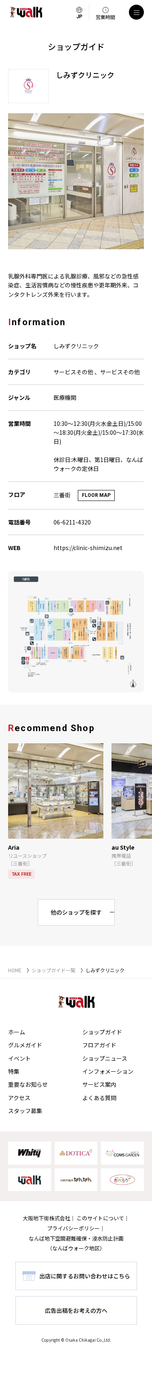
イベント (19, 1058)
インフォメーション (107, 1071)
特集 (13, 1071)
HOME (14, 970)
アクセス (19, 1098)
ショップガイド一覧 (53, 970)
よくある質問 (99, 1098)
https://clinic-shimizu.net (88, 548)
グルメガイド (25, 1045)
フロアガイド (99, 1045)
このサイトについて (100, 1218)
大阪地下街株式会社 (46, 1218)
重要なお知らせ (28, 1084)
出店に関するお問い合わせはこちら (84, 1276)
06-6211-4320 (72, 522)
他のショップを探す (76, 912)
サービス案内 (99, 1084)
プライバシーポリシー (73, 1228)
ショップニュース (104, 1058)
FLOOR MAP (96, 495)
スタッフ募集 (25, 1111)
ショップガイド (102, 1032)
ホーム (16, 1032)
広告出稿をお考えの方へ (76, 1310)
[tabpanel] (76, 181)
